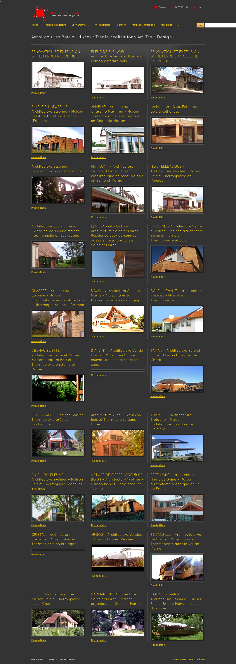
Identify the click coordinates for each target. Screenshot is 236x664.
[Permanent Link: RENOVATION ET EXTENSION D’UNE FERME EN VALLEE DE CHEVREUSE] (175, 56)
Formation (121, 25)
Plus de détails (38, 93)
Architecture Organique (143, 25)
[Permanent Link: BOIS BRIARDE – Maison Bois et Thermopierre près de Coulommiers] (57, 419)
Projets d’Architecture (55, 25)
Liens (200, 7)
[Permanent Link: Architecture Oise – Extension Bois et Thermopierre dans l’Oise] (116, 419)
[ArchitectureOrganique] (56, 13)
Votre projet (166, 25)
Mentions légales (197, 659)
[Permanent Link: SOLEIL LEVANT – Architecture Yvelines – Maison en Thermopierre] (176, 295)
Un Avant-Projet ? (80, 25)
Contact (162, 7)
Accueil (35, 25)
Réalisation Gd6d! (181, 659)
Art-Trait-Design (102, 25)
